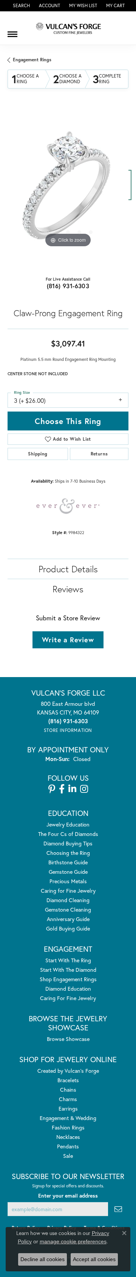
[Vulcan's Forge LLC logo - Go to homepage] (68, 28)
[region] (68, 188)
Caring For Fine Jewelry (68, 998)
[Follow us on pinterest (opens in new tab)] (51, 789)
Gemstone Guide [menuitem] (68, 871)
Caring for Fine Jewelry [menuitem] (68, 890)
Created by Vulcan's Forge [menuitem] (68, 1070)
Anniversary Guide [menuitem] (68, 919)
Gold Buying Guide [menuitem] (68, 928)
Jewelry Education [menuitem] (68, 824)
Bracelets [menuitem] (68, 1080)
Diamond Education (68, 988)
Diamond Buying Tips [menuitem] (68, 843)
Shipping (37, 454)
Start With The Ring (68, 960)
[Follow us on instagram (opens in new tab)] (84, 789)
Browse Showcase (68, 1038)
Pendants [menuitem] (68, 1146)
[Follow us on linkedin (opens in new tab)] (72, 789)
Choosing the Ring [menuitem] (68, 852)
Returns (99, 454)
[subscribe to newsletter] (118, 1209)
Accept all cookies (94, 1259)
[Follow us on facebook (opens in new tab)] (62, 789)
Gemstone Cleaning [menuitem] (68, 909)
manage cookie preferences (73, 1241)
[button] (20, 5)
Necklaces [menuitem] (68, 1136)
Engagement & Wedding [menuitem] (68, 1118)
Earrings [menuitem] (68, 1108)
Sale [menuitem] (68, 1155)
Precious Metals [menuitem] (68, 881)
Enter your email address (68, 1195)
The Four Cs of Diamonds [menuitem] (68, 833)
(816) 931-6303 (68, 286)
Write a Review (68, 639)
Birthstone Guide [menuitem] (68, 862)
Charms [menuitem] (68, 1099)
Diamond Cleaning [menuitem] (68, 900)
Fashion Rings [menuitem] (68, 1127)
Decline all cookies (42, 1259)
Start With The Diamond (68, 969)
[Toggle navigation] (12, 31)
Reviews (68, 589)
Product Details (68, 569)
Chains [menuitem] (68, 1089)
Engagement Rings (32, 59)
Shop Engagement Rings (68, 979)
